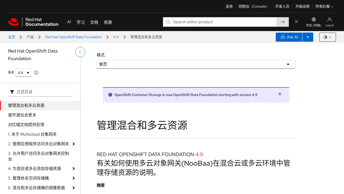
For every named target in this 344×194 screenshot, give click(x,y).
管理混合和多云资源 (26, 105)
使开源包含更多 (22, 115)
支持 (229, 6)
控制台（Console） (254, 6)
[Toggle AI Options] (307, 37)
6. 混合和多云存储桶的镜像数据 (36, 187)
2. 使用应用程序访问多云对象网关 (38, 144)
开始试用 (302, 6)
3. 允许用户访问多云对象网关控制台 (38, 156)
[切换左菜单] (80, 52)
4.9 (116, 37)
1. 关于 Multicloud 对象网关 (32, 134)
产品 (30, 37)
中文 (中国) (313, 25)
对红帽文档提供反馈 (26, 124)
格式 (101, 55)
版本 (11, 72)
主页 (11, 37)
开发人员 (282, 6)
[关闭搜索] (296, 22)
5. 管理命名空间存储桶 (28, 178)
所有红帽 (323, 6)
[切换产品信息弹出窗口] (36, 72)
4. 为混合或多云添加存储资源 (34, 168)
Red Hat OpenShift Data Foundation (73, 37)
